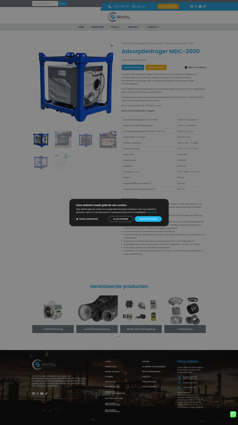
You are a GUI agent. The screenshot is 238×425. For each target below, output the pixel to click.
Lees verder (152, 212)
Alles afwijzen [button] (120, 219)
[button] (87, 219)
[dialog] (119, 212)
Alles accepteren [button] (148, 219)
